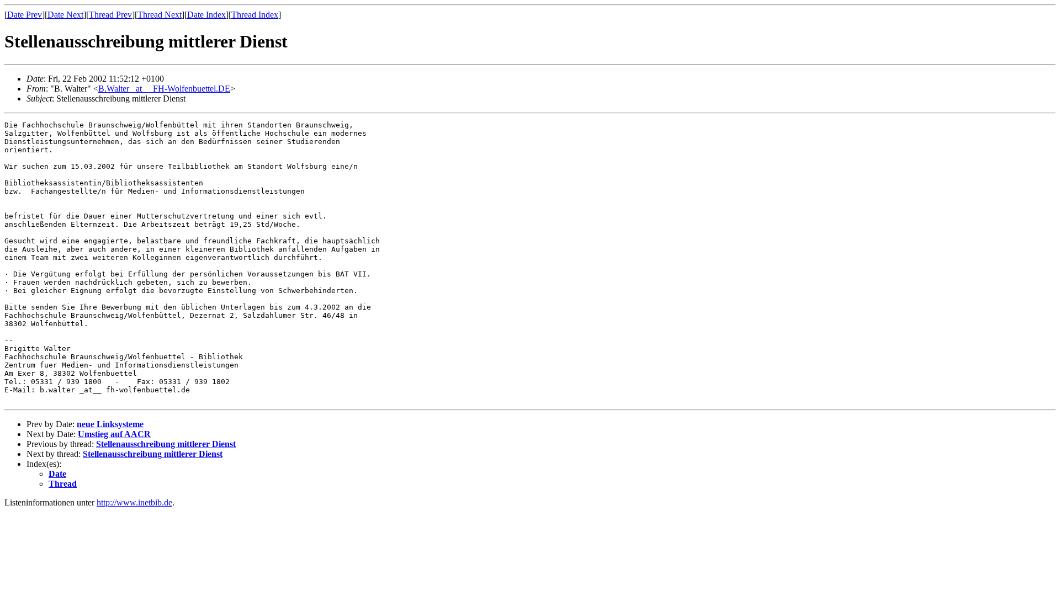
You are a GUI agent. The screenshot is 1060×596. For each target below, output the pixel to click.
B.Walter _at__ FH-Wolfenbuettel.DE (164, 88)
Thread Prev (110, 14)
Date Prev (24, 14)
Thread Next (159, 14)
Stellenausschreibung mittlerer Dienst (166, 444)
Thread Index (254, 14)
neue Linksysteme (110, 424)
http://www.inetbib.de (134, 502)
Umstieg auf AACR (114, 434)
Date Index (206, 14)
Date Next (65, 14)
